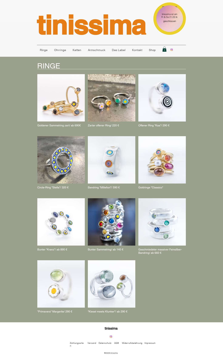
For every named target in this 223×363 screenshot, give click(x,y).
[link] (164, 49)
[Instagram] (171, 49)
